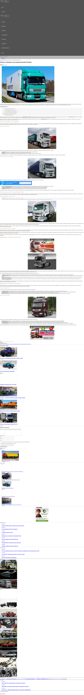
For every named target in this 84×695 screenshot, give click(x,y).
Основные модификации (9, 114)
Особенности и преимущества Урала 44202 (8, 384)
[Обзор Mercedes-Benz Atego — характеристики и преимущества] (8, 588)
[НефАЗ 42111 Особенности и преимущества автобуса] (8, 409)
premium (1, 341)
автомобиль (14, 678)
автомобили (8, 678)
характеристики (64, 678)
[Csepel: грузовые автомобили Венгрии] (8, 598)
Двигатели (4, 39)
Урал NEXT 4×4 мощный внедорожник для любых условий (11, 358)
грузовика (28, 678)
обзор (9, 341)
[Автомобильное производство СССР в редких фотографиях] (8, 676)
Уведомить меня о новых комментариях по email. (8, 443)
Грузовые (3, 30)
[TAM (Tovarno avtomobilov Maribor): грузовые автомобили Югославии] (8, 569)
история (32, 678)
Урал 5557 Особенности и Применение (7, 371)
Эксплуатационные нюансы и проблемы (11, 112)
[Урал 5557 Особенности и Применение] (8, 369)
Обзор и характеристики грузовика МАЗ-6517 (9, 424)
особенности (12, 341)
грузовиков (6, 341)
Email (1, 438)
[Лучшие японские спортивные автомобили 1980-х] (8, 647)
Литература (4, 43)
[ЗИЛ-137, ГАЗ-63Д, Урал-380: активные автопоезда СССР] (8, 608)
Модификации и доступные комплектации (10, 113)
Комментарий (2, 435)
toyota (4, 678)
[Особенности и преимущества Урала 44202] (8, 382)
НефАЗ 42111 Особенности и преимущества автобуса (10, 410)
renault (4, 341)
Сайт (0, 440)
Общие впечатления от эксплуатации (10, 111)
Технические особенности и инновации (9, 108)
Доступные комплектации (9, 115)
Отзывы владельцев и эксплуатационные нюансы (11, 110)
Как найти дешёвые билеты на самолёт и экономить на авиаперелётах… (12, 471)
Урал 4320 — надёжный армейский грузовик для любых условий (12, 397)
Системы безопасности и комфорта (10, 109)
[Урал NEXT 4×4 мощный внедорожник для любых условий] (8, 356)
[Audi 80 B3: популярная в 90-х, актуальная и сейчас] (8, 657)
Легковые (4, 26)
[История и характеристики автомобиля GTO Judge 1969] (8, 637)
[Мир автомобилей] (4, 2)
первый (49, 678)
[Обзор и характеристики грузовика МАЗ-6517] (8, 422)
